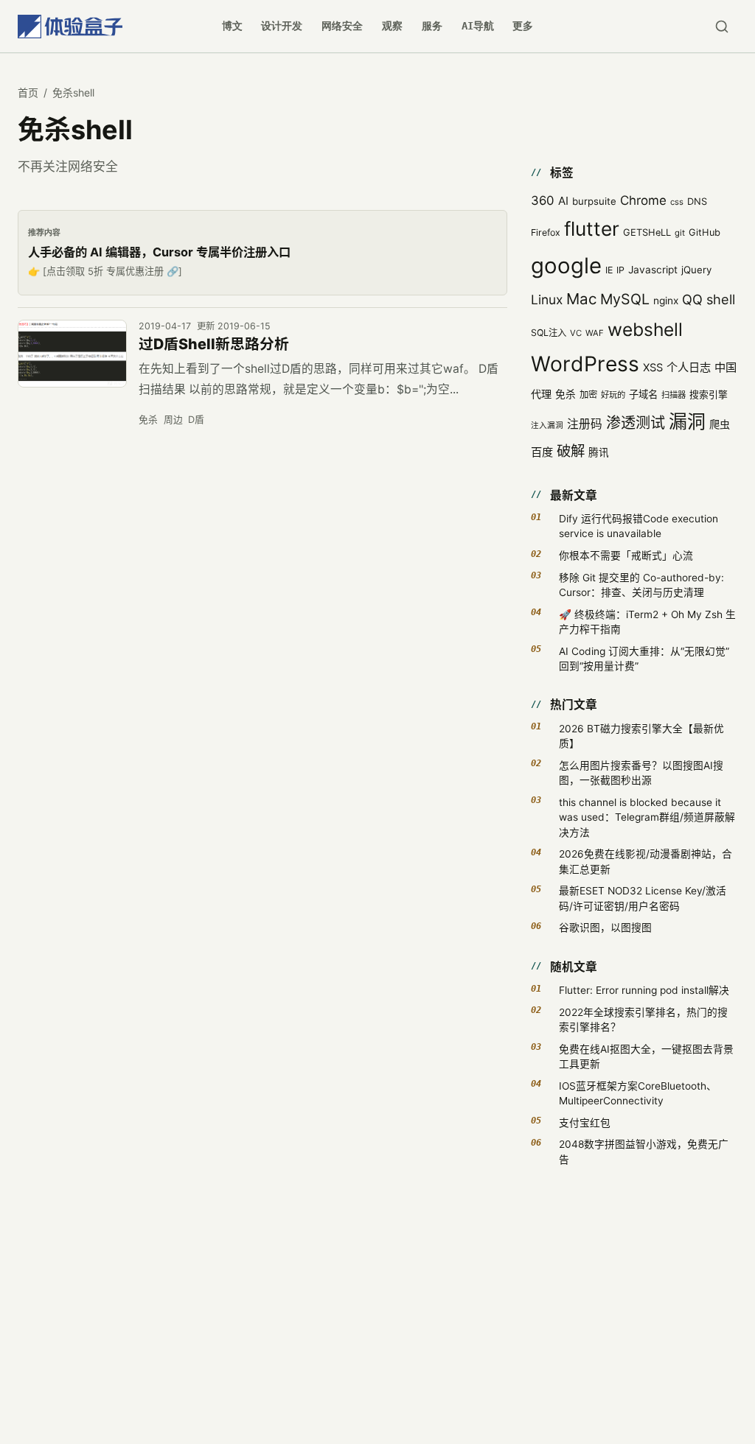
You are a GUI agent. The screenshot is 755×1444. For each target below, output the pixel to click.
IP (620, 270)
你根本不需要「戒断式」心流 (626, 555)
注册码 (584, 424)
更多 (522, 26)
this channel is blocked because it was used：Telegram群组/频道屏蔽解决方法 (647, 817)
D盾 (196, 419)
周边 (173, 419)
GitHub (704, 232)
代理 (541, 394)
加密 (588, 394)
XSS (653, 367)
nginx (665, 300)
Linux (547, 299)
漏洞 (687, 421)
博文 (232, 26)
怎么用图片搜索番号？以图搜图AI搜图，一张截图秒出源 (641, 773)
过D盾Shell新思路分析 (214, 344)
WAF (594, 333)
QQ (692, 299)
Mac (581, 299)
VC (576, 333)
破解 (571, 451)
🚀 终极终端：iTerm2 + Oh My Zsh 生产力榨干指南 (647, 622)
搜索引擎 (708, 394)
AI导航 (478, 26)
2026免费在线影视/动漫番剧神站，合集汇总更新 (645, 861)
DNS (697, 201)
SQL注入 (548, 332)
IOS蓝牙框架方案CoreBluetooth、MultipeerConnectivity (638, 1093)
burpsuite (594, 201)
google (566, 265)
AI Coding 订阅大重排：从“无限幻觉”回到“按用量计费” (644, 658)
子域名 (643, 394)
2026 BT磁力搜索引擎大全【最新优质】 (641, 736)
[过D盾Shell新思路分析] (72, 354)
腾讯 (598, 452)
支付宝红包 (584, 1123)
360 (542, 200)
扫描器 (673, 395)
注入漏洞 (547, 425)
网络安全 (342, 26)
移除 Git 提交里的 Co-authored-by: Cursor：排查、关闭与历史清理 (641, 585)
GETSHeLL (647, 232)
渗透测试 (635, 423)
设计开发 (281, 26)
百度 (542, 452)
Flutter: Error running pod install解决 (644, 990)
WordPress (585, 363)
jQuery (696, 270)
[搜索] (721, 26)
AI (563, 201)
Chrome (643, 200)
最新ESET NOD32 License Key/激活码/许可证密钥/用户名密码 (642, 898)
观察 (392, 26)
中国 (725, 367)
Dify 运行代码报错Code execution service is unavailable (638, 526)
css (676, 202)
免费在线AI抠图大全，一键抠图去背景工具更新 (646, 1056)
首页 (28, 92)
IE (609, 270)
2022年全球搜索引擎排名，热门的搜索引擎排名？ (643, 1019)
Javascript (653, 270)
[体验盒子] (70, 26)
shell (720, 299)
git (680, 233)
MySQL (625, 299)
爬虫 (719, 424)
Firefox (545, 232)
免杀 (148, 419)
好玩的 (613, 395)
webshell (645, 329)
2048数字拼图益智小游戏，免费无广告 (643, 1151)
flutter (591, 228)
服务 (432, 26)
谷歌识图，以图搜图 (605, 927)
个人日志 (689, 367)
